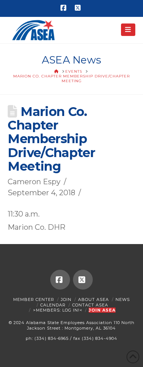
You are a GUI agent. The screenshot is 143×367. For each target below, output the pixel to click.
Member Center (33, 299)
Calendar (53, 305)
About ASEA (93, 299)
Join (66, 299)
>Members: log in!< (57, 310)
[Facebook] (64, 8)
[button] (128, 29)
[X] (78, 8)
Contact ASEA (90, 305)
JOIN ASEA (102, 310)
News (122, 299)
